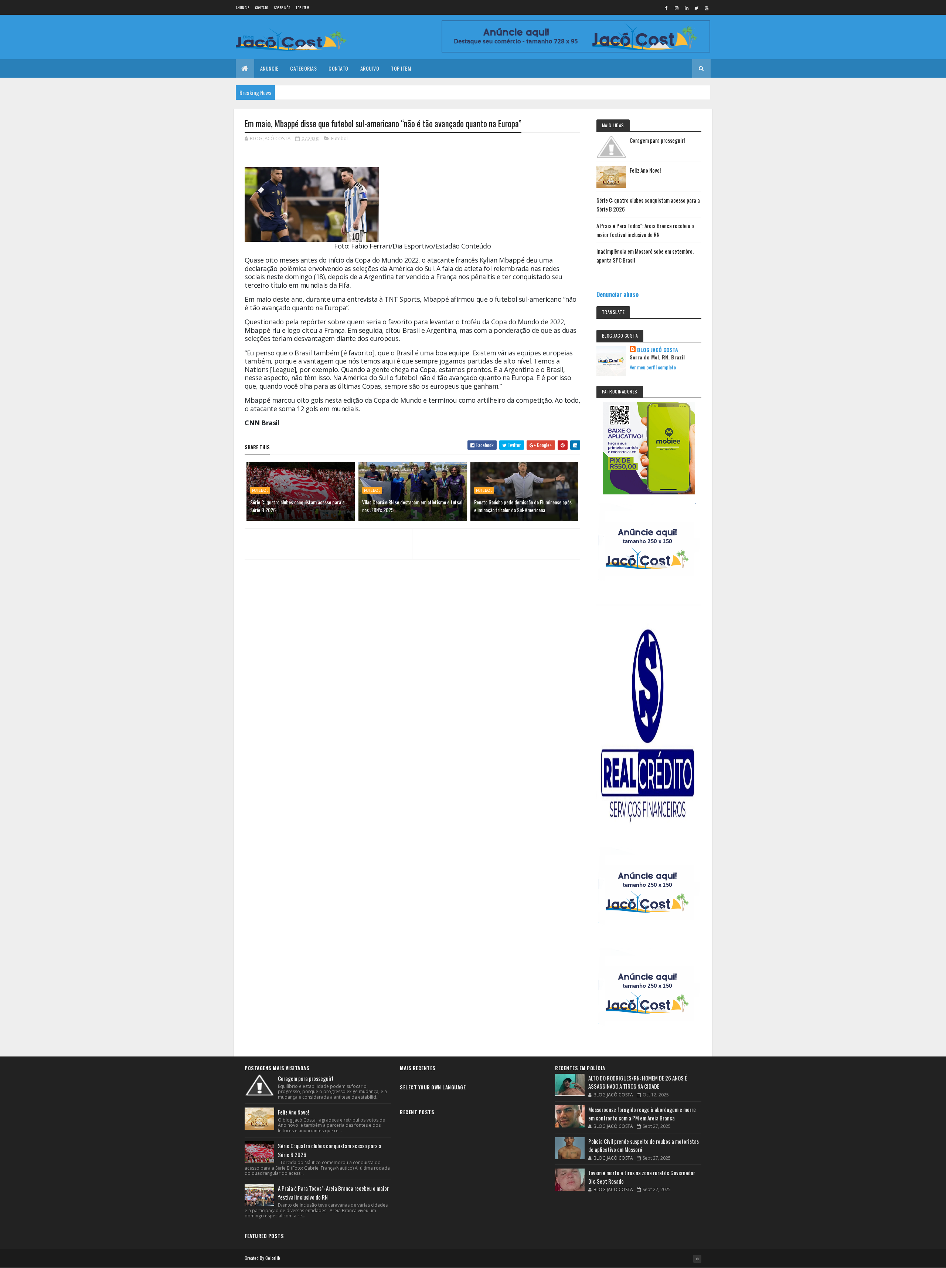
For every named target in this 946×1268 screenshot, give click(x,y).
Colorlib (272, 1258)
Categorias (303, 68)
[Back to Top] (697, 1259)
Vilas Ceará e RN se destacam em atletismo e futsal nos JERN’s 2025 (412, 506)
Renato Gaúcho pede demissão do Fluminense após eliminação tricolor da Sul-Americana (523, 506)
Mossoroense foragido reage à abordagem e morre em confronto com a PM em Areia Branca (642, 1113)
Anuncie (242, 7)
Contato (261, 7)
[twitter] (697, 8)
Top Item (302, 7)
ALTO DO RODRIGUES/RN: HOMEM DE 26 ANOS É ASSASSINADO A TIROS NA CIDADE (637, 1082)
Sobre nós (282, 7)
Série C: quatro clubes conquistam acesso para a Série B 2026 (297, 506)
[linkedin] (687, 8)
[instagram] (677, 8)
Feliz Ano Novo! (645, 170)
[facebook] (667, 8)
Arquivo (370, 68)
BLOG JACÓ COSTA (657, 350)
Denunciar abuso (617, 294)
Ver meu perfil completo (653, 367)
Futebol (339, 138)
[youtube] (706, 8)
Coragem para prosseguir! (657, 140)
